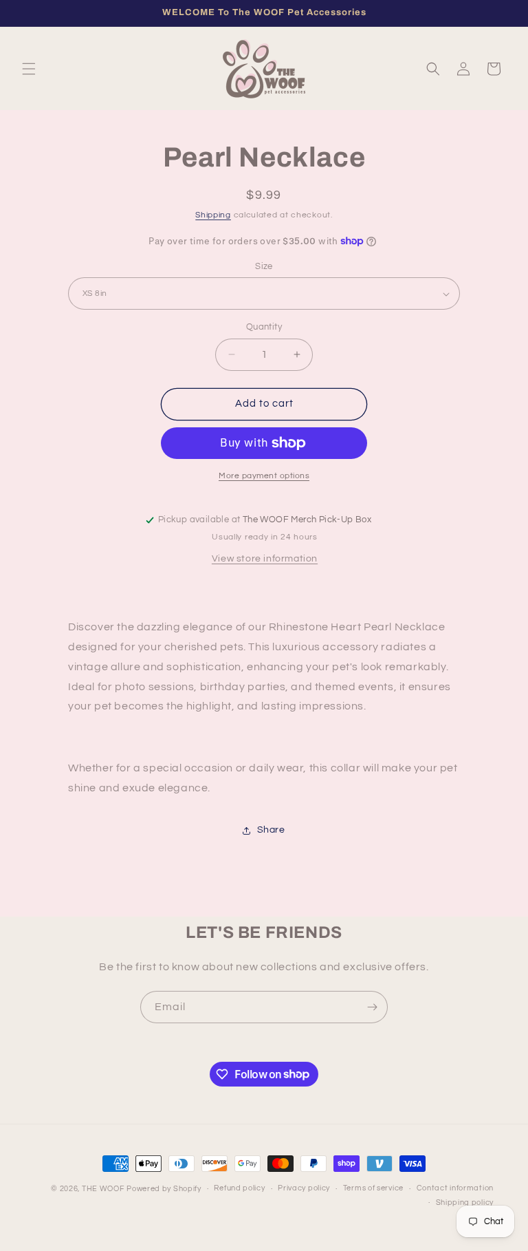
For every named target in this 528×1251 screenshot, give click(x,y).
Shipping (213, 215)
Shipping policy (465, 1202)
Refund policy (239, 1188)
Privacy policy (304, 1188)
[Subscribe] (372, 1007)
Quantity (264, 327)
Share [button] (271, 830)
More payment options (264, 475)
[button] (29, 69)
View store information (265, 559)
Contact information (455, 1188)
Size (264, 266)
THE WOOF (103, 1189)
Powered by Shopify (163, 1189)
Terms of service (373, 1188)
